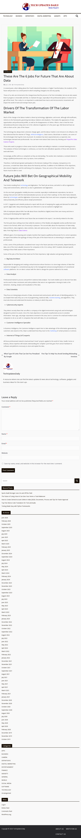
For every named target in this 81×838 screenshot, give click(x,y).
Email (4, 443)
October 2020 (6, 707)
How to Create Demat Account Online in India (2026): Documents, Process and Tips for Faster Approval (35, 500)
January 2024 (6, 580)
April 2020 (5, 726)
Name (4, 434)
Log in (4, 805)
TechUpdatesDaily (19, 85)
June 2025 (5, 537)
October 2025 (6, 524)
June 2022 (5, 641)
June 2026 (5, 518)
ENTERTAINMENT (7, 767)
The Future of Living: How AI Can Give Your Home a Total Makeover (23, 496)
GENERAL (5, 777)
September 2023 (7, 593)
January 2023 (6, 619)
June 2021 (5, 681)
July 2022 (4, 638)
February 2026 (6, 521)
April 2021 (5, 687)
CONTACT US (61, 834)
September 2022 (7, 632)
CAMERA (4, 757)
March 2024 (5, 573)
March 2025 (5, 544)
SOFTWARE (5, 787)
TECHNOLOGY (8, 16)
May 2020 (5, 723)
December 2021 (7, 661)
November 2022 (7, 625)
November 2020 (7, 703)
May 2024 (5, 566)
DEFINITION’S (29, 16)
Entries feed (5, 808)
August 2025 (6, 531)
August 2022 (6, 635)
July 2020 (4, 716)
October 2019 (6, 739)
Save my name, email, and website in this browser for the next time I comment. (33, 464)
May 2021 (5, 684)
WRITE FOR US (71, 829)
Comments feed (7, 811)
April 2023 (5, 609)
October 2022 (6, 628)
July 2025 (4, 534)
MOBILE (4, 780)
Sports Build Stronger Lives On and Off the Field (17, 493)
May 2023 (5, 606)
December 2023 (7, 583)
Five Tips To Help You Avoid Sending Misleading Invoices (59, 355)
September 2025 (7, 527)
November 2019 (7, 736)
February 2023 (6, 615)
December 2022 (7, 622)
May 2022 (5, 645)
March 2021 (5, 690)
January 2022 (6, 658)
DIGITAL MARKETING (44, 16)
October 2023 (6, 589)
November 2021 (7, 664)
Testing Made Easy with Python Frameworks (16, 506)
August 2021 (6, 674)
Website (5, 453)
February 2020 (6, 729)
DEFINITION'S (6, 760)
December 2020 (7, 700)
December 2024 (7, 553)
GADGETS (57, 16)
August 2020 (6, 713)
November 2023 (7, 586)
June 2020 (5, 720)
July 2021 (4, 677)
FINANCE (5, 770)
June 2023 (5, 602)
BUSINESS (19, 16)
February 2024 (6, 576)
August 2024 (6, 560)
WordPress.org (6, 814)
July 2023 (4, 599)
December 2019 (7, 733)
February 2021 (6, 694)
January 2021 (6, 697)
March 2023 (5, 612)
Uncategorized (6, 793)
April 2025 (5, 540)
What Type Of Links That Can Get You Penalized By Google (22, 355)
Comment (6, 407)
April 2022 (5, 648)
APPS (65, 16)
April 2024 (5, 570)
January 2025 (6, 550)
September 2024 (7, 557)
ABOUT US (60, 829)
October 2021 (6, 668)
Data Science (23, 230)
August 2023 (6, 596)
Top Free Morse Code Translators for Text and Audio (19, 503)
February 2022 (6, 654)
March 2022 (5, 651)
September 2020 (7, 710)
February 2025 (6, 547)
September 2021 (7, 671)
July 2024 (4, 563)
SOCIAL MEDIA (6, 783)
